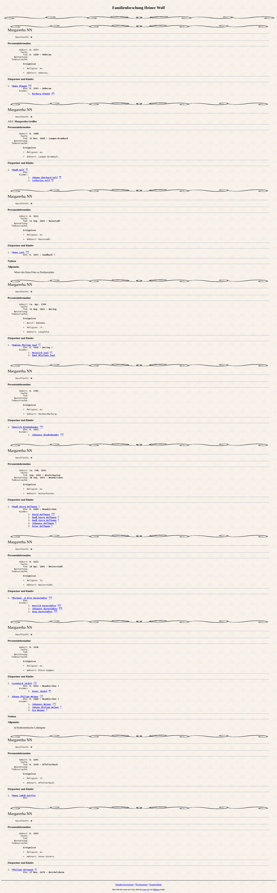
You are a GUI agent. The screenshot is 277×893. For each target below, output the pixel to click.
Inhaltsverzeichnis (124, 884)
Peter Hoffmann (41, 526)
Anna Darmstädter (42, 611)
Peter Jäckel (39, 691)
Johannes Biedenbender (45, 435)
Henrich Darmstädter (44, 606)
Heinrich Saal (40, 353)
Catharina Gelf (41, 180)
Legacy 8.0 (145, 889)
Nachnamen (141, 884)
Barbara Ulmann (41, 94)
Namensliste (155, 884)
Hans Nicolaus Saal (43, 355)
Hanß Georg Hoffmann (44, 517)
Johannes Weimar (41, 704)
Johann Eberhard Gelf (45, 177)
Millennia (156, 889)
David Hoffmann (41, 514)
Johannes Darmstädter (45, 609)
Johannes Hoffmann (43, 523)
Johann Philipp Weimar (45, 707)
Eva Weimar (38, 710)
